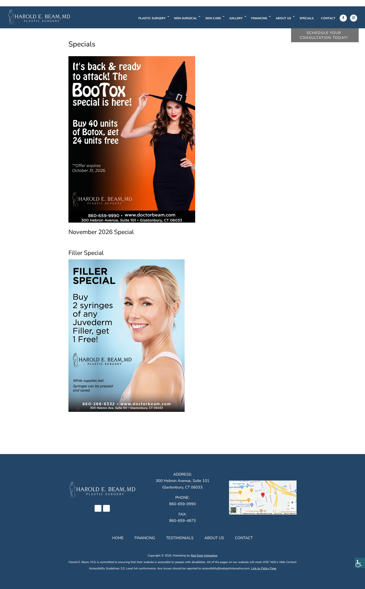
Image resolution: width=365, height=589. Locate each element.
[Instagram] (353, 18)
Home (118, 537)
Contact (328, 18)
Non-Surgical (185, 18)
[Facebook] (343, 18)
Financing (259, 18)
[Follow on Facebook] (98, 508)
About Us (283, 18)
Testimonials (179, 537)
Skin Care (213, 18)
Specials (307, 18)
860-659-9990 (182, 503)
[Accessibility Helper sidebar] (360, 563)
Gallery (236, 18)
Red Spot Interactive (204, 556)
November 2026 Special (101, 232)
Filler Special (86, 253)
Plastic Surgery (152, 18)
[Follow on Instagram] (106, 508)
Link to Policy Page (263, 568)
